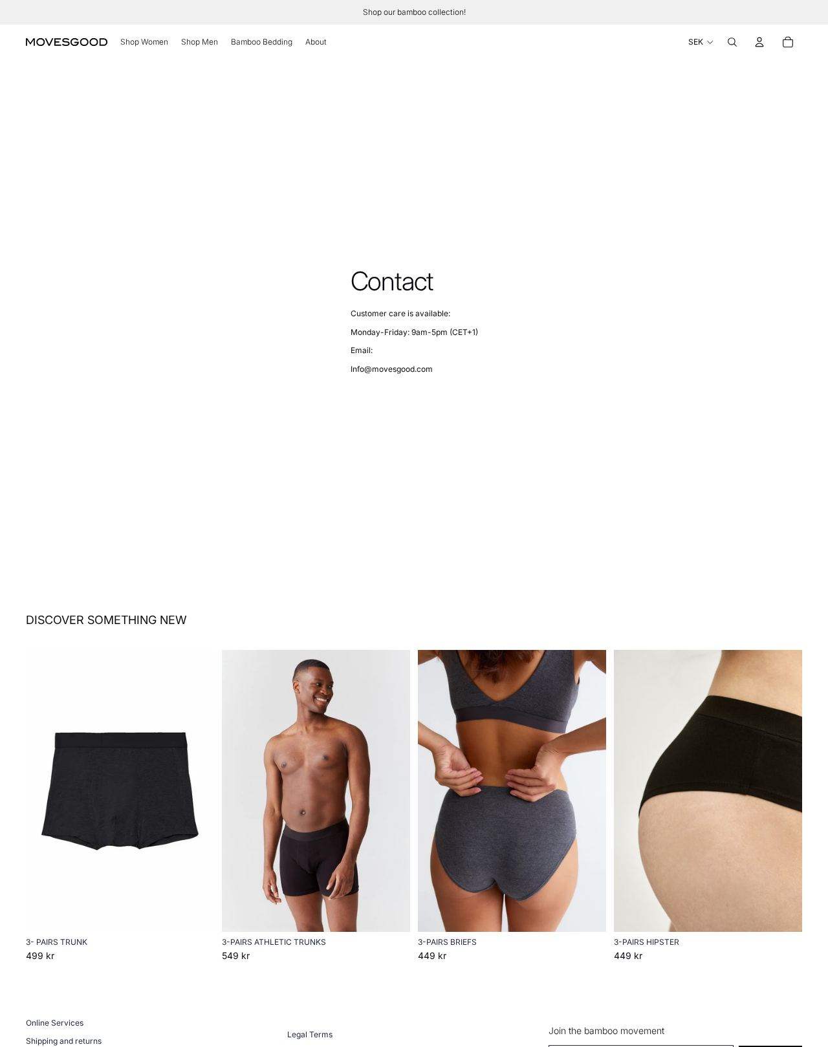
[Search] (732, 42)
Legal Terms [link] (309, 1034)
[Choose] (194, 912)
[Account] (759, 42)
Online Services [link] (54, 1023)
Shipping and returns (64, 1041)
